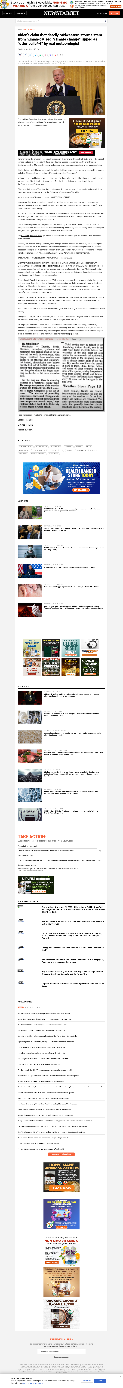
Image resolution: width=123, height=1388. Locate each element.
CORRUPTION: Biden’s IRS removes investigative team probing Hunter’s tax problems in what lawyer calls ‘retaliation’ (72, 510)
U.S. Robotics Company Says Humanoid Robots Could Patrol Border (41, 1030)
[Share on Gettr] (55, 55)
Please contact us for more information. (31, 870)
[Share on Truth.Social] (50, 55)
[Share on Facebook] (25, 55)
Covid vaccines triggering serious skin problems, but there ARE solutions (71, 587)
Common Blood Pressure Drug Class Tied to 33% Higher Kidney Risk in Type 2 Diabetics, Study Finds (52, 1126)
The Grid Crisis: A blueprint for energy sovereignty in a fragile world (41, 1149)
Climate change (28, 29)
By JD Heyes (23, 49)
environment (78, 61)
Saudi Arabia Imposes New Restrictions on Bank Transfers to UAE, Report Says (45, 1115)
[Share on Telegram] (35, 55)
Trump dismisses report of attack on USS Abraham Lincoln (38, 1143)
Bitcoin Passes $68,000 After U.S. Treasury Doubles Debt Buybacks (41, 1081)
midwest (21, 63)
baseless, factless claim (31, 236)
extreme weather (88, 61)
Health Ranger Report (27, 901)
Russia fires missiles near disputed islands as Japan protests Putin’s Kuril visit (44, 1019)
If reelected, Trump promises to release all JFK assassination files (69, 567)
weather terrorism (51, 63)
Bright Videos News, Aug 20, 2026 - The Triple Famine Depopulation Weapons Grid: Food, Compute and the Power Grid (72, 972)
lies (103, 61)
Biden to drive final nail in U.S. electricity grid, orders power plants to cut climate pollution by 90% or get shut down (71, 695)
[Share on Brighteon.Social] (20, 55)
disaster (65, 61)
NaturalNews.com (25, 430)
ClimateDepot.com (25, 425)
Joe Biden (98, 61)
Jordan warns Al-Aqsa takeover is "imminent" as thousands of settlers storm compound (48, 1076)
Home (20, 29)
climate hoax (50, 61)
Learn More (87, 1381)
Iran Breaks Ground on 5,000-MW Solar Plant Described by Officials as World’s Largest (47, 1104)
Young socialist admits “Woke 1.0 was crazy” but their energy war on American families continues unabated (55, 1121)
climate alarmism (28, 61)
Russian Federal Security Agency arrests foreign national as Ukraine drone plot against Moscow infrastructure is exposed (60, 1087)
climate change (40, 61)
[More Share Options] (60, 55)
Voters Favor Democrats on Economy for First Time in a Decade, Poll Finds (43, 1098)
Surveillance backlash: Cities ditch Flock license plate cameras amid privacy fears (46, 1093)
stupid (35, 63)
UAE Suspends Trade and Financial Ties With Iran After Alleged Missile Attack (44, 1109)
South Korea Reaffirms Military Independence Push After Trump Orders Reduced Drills (47, 1036)
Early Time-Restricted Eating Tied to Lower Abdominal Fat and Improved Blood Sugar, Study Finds (51, 1132)
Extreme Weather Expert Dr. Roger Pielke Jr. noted (44, 266)
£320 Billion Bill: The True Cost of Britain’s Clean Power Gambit (39, 1064)
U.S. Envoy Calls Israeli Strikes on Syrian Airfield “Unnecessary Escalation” (43, 1059)
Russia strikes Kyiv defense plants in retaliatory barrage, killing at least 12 (43, 1138)
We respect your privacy (61, 1357)
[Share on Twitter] (30, 55)
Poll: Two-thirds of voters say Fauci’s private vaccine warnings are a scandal (44, 1013)
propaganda (28, 63)
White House (62, 63)
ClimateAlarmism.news (60, 415)
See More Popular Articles (61, 1154)
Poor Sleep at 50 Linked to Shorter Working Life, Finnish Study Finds (41, 1053)
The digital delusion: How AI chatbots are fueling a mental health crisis (42, 1047)
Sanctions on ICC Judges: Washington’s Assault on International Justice (42, 1025)
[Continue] (83, 1351)
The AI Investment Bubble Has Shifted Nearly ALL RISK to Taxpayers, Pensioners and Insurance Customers (73, 961)
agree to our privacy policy (33, 1383)
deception (58, 61)
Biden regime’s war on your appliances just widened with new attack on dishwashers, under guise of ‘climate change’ (71, 792)
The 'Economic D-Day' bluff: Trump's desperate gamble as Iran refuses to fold (45, 1070)
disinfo (71, 61)
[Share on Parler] (45, 55)
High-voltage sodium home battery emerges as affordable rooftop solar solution (46, 1042)
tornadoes (41, 63)
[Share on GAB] (40, 55)
